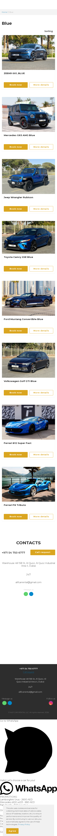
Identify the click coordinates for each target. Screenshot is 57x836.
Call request (28, 672)
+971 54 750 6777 (13, 552)
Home (4, 12)
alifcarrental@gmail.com (28, 582)
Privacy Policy (24, 824)
